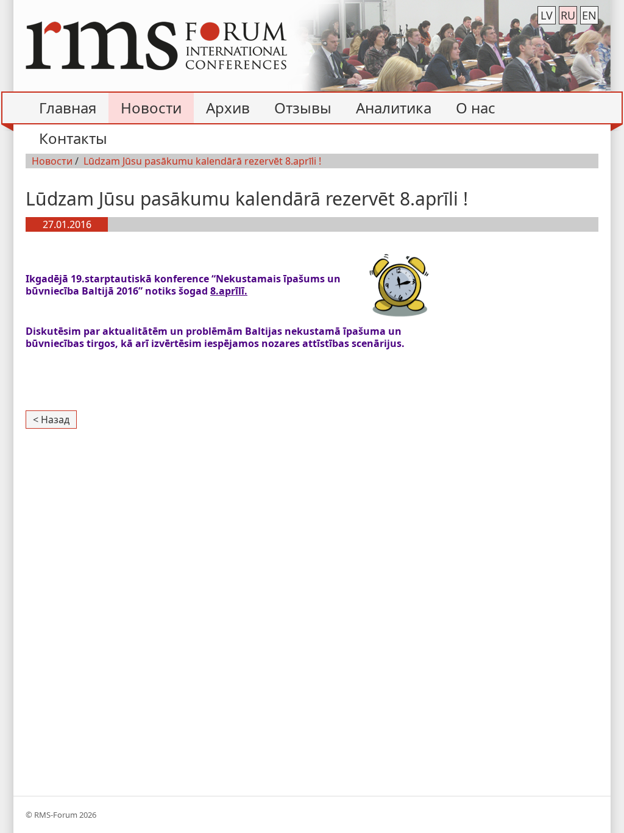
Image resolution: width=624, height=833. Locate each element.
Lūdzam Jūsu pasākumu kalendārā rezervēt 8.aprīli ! (202, 161)
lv (547, 15)
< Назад (51, 419)
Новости (52, 161)
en (589, 15)
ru (568, 15)
